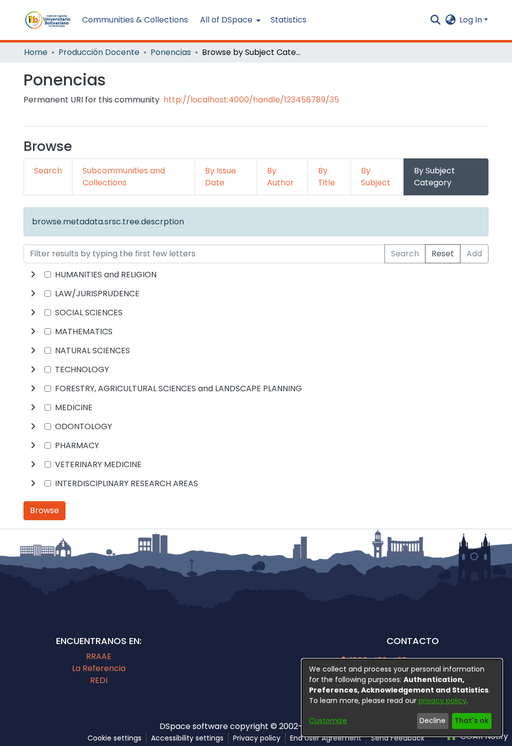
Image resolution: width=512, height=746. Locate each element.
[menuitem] (229, 20)
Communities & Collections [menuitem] (135, 19)
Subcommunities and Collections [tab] (123, 176)
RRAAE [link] (99, 656)
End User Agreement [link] (326, 738)
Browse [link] (44, 510)
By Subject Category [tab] (434, 176)
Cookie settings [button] (115, 738)
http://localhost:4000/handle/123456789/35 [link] (251, 99)
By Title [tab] (326, 176)
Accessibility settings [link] (187, 738)
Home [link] (36, 52)
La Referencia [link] (99, 668)
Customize (328, 721)
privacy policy (442, 701)
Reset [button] (443, 253)
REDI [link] (99, 680)
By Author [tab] (280, 176)
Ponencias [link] (170, 52)
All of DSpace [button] (226, 19)
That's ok (471, 721)
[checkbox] (47, 274)
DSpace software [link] (194, 726)
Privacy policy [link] (256, 738)
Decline (433, 721)
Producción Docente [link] (99, 52)
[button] (48, 20)
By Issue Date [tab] (220, 176)
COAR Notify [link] (483, 736)
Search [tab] (48, 170)
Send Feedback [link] (397, 738)
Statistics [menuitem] (288, 19)
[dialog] (402, 697)
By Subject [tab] (375, 176)
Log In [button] (472, 19)
